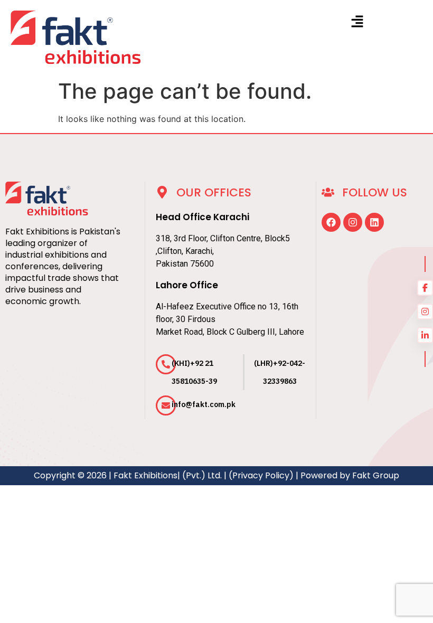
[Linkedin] (374, 222)
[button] (357, 22)
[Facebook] (331, 222)
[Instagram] (352, 222)
